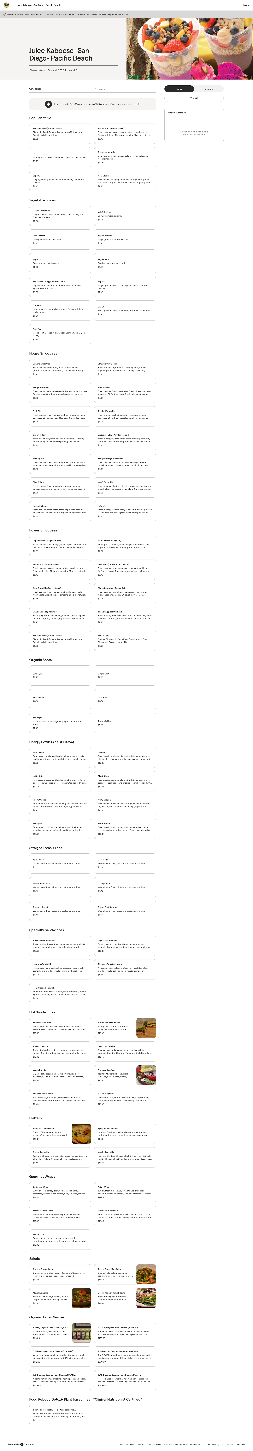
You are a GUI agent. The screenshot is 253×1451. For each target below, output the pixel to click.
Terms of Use (141, 1444)
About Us (124, 1444)
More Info (73, 70)
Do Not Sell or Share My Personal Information (181, 1444)
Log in (137, 104)
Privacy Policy (155, 1444)
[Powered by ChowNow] (21, 1444)
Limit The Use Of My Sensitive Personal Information (223, 1444)
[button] (126, 14)
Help (132, 1444)
